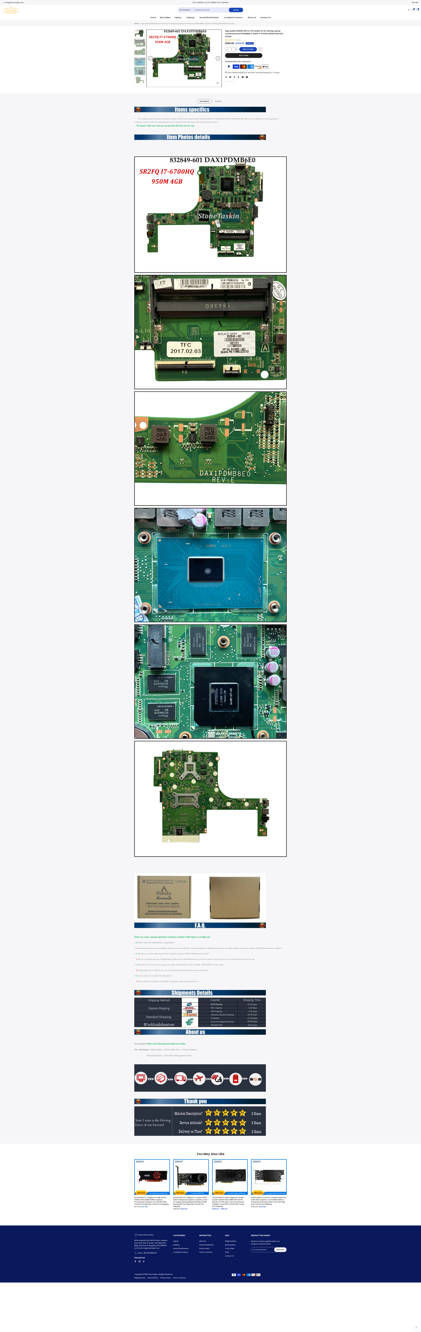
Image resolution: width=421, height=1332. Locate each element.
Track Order (229, 1248)
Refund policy (230, 1245)
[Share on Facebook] (226, 77)
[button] (230, 40)
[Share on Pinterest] (234, 77)
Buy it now (243, 55)
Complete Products (233, 17)
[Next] (218, 58)
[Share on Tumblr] (239, 77)
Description (204, 101)
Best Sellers (165, 17)
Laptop (177, 17)
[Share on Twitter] (230, 77)
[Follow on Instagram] (139, 1261)
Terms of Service (205, 1252)
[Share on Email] (247, 77)
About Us (252, 17)
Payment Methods (206, 1245)
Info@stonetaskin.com (14, 2)
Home (153, 17)
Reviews (218, 101)
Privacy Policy (204, 1248)
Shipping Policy (230, 1241)
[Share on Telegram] (243, 77)
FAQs (227, 1252)
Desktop (190, 17)
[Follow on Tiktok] (144, 1261)
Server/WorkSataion (209, 17)
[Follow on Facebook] (135, 1261)
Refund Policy (153, 1278)
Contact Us (265, 17)
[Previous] (150, 58)
